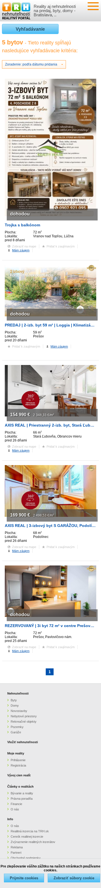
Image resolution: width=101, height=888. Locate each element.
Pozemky (17, 727)
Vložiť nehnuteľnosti (22, 742)
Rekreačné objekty (23, 721)
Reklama (17, 847)
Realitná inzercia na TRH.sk (30, 831)
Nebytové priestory (24, 716)
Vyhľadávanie (30, 29)
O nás (15, 809)
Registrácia (18, 765)
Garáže (16, 732)
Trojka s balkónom (22, 225)
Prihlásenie (18, 760)
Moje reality (15, 753)
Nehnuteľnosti (18, 693)
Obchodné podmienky (26, 858)
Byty (14, 700)
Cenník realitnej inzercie (27, 836)
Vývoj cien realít (19, 775)
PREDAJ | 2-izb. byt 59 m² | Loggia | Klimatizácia (50, 325)
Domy (15, 705)
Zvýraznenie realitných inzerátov (33, 842)
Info (10, 819)
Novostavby (19, 711)
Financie (16, 804)
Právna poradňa (22, 798)
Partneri (16, 852)
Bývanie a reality (22, 793)
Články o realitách (20, 786)
